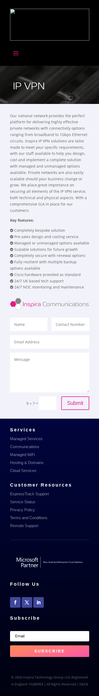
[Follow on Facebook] (15, 602)
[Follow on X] (27, 602)
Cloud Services (23, 470)
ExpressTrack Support (29, 494)
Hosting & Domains (27, 462)
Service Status (22, 502)
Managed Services (26, 438)
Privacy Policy (22, 509)
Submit (75, 403)
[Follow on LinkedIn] (38, 602)
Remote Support (24, 525)
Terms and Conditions (29, 517)
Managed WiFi (22, 454)
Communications (24, 446)
